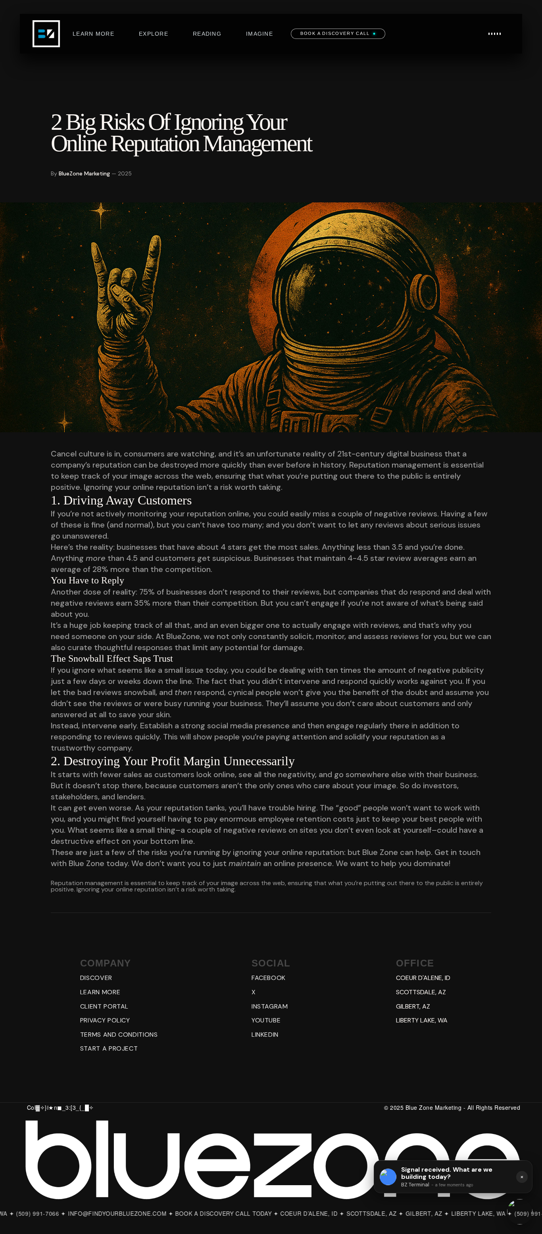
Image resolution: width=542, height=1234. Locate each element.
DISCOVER (96, 978)
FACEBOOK (269, 978)
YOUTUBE (266, 1020)
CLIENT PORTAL (104, 1006)
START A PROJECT (109, 1048)
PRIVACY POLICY (105, 1020)
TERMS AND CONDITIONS (119, 1034)
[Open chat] (519, 1211)
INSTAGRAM (270, 1006)
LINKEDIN (265, 1034)
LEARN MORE (100, 992)
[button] (494, 33)
